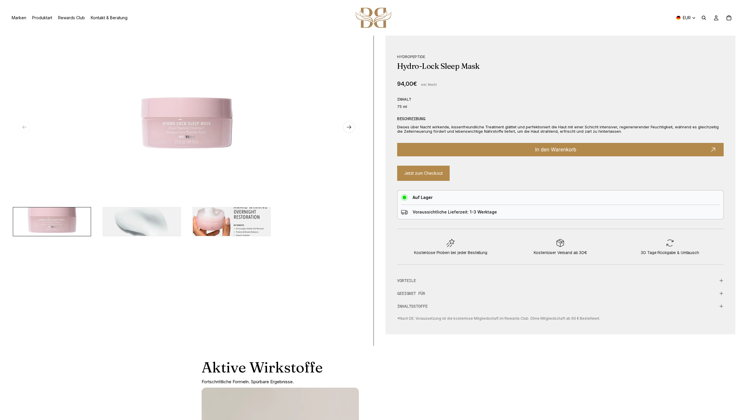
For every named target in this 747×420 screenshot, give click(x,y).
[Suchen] (703, 17)
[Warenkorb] (728, 17)
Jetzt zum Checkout (423, 173)
